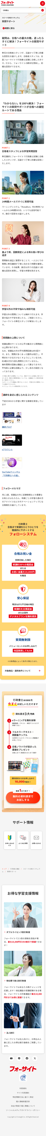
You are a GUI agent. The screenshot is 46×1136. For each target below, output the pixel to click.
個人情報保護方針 (23, 1101)
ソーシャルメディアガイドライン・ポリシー (23, 1110)
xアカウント (7, 449)
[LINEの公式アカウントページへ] (19, 1058)
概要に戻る (10, 28)
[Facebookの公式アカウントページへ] (27, 1058)
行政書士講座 (15, 869)
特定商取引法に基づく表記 (23, 1097)
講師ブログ (7, 426)
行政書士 (6, 10)
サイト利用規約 (23, 1093)
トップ (4, 869)
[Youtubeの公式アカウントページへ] (11, 1058)
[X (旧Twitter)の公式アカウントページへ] (35, 1058)
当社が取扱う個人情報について (23, 1106)
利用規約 (23, 1088)
